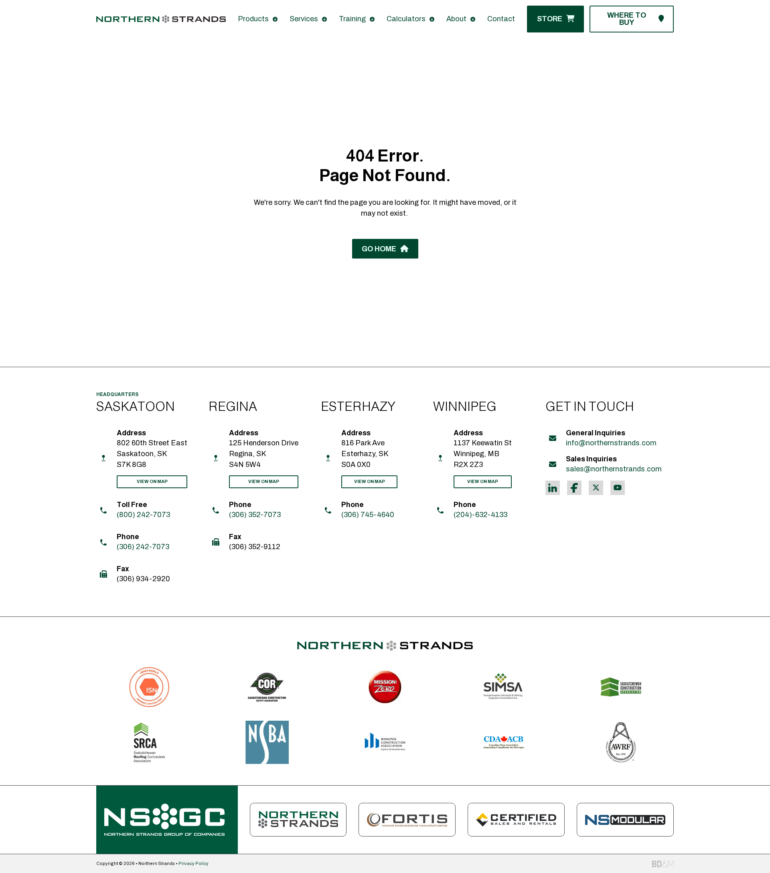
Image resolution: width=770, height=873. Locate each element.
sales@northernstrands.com (614, 469)
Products (253, 19)
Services (304, 19)
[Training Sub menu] (372, 19)
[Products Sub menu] (275, 19)
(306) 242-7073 (143, 547)
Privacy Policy (193, 863)
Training (352, 19)
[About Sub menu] (472, 19)
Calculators (406, 19)
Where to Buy (626, 18)
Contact (501, 19)
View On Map (152, 481)
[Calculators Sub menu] (432, 19)
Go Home (379, 249)
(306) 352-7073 (255, 515)
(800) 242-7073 (143, 515)
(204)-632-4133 (480, 515)
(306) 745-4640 (367, 515)
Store (549, 19)
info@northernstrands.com (611, 443)
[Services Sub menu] (324, 19)
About (456, 19)
